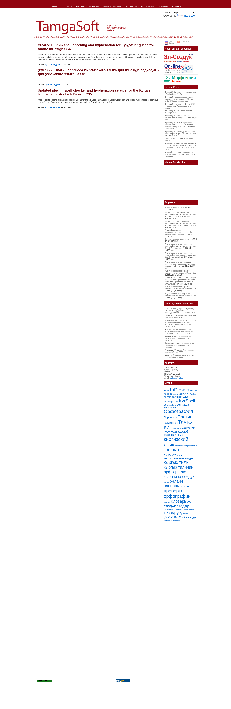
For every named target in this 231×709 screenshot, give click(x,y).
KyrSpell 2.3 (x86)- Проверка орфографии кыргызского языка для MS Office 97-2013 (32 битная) (180, 214)
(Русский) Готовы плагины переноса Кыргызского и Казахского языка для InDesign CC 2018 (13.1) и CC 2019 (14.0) (180, 146)
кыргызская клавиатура (178, 458)
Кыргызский (170, 407)
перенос (185, 486)
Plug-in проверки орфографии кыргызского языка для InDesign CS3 (180, 295)
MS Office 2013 (180, 404)
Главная (53, 6)
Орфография (178, 411)
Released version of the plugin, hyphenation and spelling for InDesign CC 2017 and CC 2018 (179, 331)
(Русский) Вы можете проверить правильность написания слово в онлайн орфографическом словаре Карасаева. (180, 126)
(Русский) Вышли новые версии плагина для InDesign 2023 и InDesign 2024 (181, 118)
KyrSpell (187, 400)
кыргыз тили (176, 462)
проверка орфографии (177, 493)
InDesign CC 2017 (178, 394)
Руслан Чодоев (52, 64)
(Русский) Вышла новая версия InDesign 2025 (180, 316)
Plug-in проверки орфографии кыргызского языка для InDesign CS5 (180, 272)
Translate (189, 15)
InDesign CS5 (179, 396)
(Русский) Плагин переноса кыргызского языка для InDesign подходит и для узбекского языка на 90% (98, 72)
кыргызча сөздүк (179, 476)
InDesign (179, 389)
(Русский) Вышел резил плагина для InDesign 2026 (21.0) (180, 93)
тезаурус (172, 512)
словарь (178, 501)
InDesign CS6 (171, 401)
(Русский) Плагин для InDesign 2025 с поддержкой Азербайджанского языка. (180, 106)
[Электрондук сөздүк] (178, 62)
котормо (171, 450)
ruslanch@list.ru (176, 378)
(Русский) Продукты (134, 6)
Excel (166, 390)
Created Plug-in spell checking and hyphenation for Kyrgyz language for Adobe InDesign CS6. (96, 47)
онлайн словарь (173, 483)
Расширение (171, 422)
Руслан (168, 350)
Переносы (170, 417)
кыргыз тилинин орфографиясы (178, 469)
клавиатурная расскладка (186, 446)
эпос (178, 520)
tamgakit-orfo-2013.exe (174, 207)
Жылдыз (168, 343)
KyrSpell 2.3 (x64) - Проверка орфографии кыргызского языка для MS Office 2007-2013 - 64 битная (180, 223)
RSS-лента (176, 6)
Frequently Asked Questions (88, 6)
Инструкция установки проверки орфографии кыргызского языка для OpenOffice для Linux (180, 246)
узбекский (185, 514)
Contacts (150, 6)
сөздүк (170, 506)
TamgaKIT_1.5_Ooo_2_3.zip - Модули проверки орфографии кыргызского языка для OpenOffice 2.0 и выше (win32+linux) (180, 281)
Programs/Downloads (112, 6)
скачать (167, 502)
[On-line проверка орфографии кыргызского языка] (179, 74)
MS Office (168, 405)
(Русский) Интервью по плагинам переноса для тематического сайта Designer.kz (180, 154)
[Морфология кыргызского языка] (180, 82)
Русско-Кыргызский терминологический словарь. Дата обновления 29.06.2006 (179, 232)
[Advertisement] (181, 573)
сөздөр (182, 506)
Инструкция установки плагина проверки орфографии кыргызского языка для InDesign (180, 264)
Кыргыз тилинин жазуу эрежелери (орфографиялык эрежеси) (178, 338)
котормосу (173, 454)
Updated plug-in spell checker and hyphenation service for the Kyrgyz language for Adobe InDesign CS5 (94, 92)
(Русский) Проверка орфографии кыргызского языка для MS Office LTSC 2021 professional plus (179, 99)
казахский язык (173, 434)
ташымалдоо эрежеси (184, 509)
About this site (66, 6)
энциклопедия (170, 520)
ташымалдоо (169, 509)
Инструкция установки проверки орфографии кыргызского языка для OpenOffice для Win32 (180, 255)
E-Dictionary (163, 6)
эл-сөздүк (191, 517)
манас (166, 482)
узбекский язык (174, 517)
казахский (182, 431)
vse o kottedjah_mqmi (173, 308)
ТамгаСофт (178, 428)
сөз (189, 501)
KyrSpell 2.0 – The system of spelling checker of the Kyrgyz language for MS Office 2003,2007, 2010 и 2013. (180, 323)
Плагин (184, 416)
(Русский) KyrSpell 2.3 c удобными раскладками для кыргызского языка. (181, 310)
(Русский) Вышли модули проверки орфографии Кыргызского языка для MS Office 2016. (180, 134)
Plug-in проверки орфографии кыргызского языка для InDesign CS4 (180, 288)
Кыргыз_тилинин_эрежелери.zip (178, 239)
